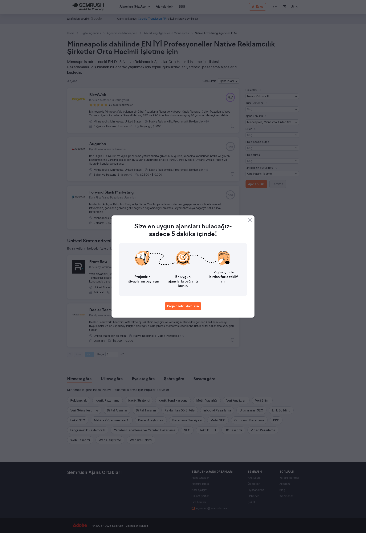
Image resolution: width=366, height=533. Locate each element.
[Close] (249, 220)
